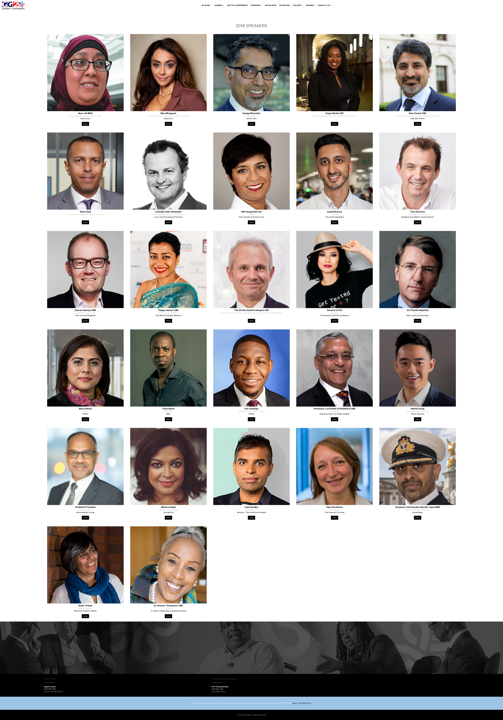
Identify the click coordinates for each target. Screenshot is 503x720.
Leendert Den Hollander (168, 212)
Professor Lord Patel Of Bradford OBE (334, 408)
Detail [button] (85, 124)
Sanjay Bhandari (251, 113)
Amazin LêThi (334, 310)
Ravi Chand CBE (417, 113)
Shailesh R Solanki (85, 507)
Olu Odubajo (251, 408)
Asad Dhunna (334, 212)
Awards (310, 5)
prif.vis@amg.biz (218, 691)
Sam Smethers (334, 507)
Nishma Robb (168, 507)
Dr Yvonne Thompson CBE (168, 605)
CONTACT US (323, 5)
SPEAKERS (256, 5)
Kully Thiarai (85, 605)
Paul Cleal (85, 212)
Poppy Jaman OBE (168, 310)
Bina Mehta (85, 408)
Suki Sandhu (251, 507)
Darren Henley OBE (85, 310)
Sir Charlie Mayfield (417, 310)
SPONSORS (284, 5)
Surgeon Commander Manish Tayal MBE (417, 507)
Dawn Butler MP (334, 113)
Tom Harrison (417, 212)
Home (207, 5)
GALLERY (297, 5)
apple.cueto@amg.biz (53, 691)
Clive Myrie (168, 408)
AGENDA (218, 5)
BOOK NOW (270, 5)
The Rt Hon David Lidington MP (251, 310)
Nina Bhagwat (168, 113)
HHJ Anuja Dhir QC (251, 212)
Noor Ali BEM (85, 113)
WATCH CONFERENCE (237, 5)
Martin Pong (417, 408)
